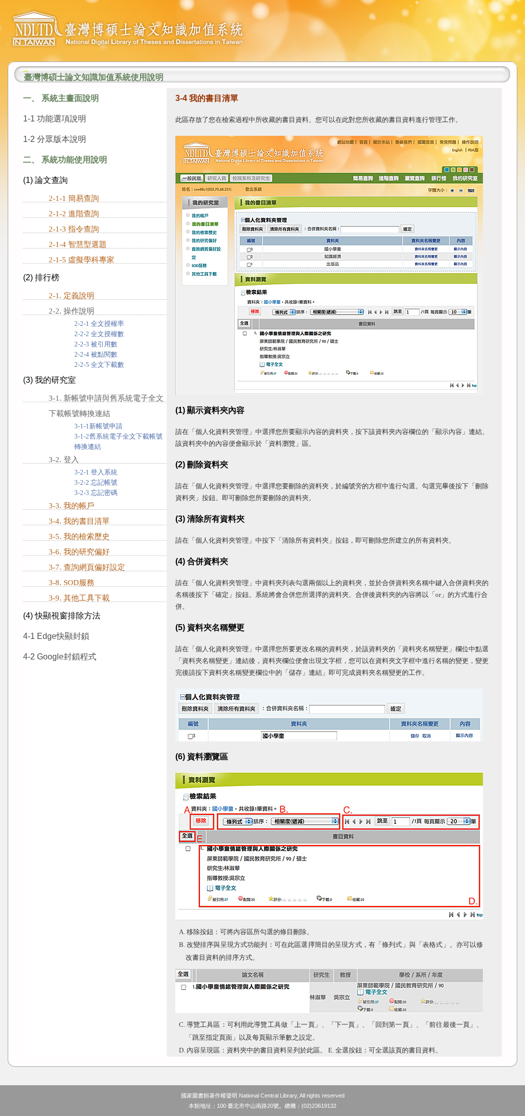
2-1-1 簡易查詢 (74, 198)
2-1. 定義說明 (71, 296)
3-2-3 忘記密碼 (95, 493)
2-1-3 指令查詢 (74, 229)
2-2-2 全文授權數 (99, 334)
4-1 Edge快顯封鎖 (56, 636)
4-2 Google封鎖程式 (59, 656)
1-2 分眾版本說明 (54, 139)
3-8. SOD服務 (71, 582)
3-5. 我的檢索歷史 (79, 536)
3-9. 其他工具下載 (79, 598)
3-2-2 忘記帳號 (95, 482)
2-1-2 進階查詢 (74, 214)
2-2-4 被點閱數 (95, 354)
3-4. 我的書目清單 (79, 521)
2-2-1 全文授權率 (99, 323)
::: (25, 69)
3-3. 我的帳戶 (71, 506)
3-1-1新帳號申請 (98, 426)
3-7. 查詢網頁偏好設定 (87, 567)
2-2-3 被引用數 (95, 344)
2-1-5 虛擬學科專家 (81, 260)
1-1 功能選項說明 (54, 118)
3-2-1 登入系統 (95, 472)
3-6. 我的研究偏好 (79, 552)
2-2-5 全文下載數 (99, 364)
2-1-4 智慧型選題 (78, 244)
